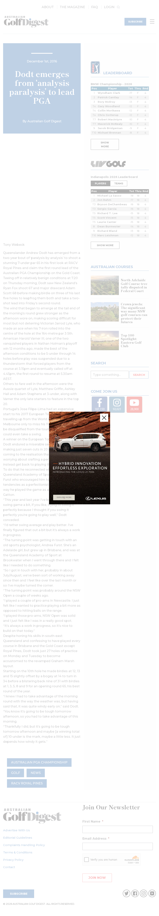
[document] (79, 458)
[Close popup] (104, 418)
